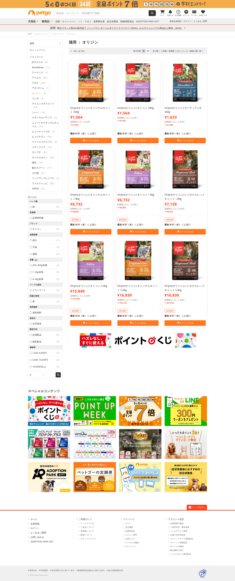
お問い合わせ (37, 537)
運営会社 (33, 570)
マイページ (129, 519)
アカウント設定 (176, 519)
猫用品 (45, 21)
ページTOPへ (198, 507)
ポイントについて (88, 538)
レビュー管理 (131, 534)
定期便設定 (130, 531)
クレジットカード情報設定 (181, 538)
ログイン (187, 21)
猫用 (32, 43)
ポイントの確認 (177, 546)
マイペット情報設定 (178, 542)
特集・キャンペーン (65, 21)
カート (128, 523)
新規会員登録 (175, 21)
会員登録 (35, 523)
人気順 (164, 51)
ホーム (34, 519)
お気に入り (130, 538)
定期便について (87, 531)
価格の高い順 (195, 51)
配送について (86, 534)
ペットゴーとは (87, 523)
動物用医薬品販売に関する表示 (91, 570)
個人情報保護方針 (115, 570)
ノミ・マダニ (84, 21)
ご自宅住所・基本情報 (179, 527)
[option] (117, 4)
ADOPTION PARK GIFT (147, 21)
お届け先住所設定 (177, 534)
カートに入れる (92, 140)
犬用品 (32, 21)
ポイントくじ (131, 546)
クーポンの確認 (132, 542)
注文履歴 (129, 527)
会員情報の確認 (177, 523)
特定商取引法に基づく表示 (62, 570)
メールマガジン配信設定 (180, 554)
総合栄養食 (112, 21)
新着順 (171, 51)
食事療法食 (99, 21)
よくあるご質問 (200, 21)
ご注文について (87, 527)
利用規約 (44, 570)
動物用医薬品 (127, 21)
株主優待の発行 (177, 550)
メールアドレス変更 (178, 531)
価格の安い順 (182, 51)
